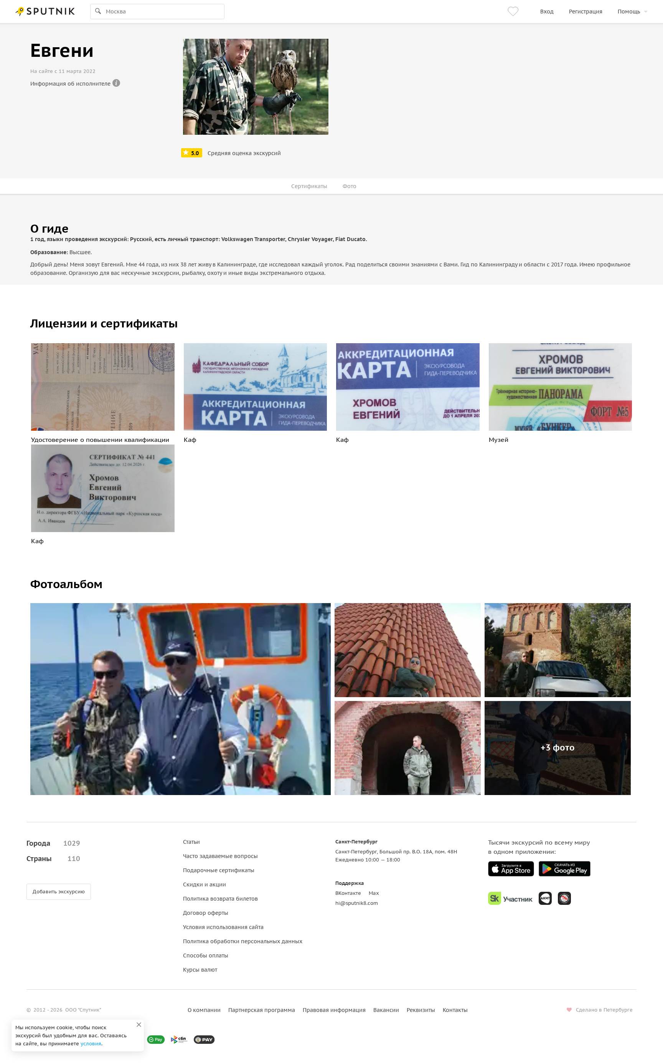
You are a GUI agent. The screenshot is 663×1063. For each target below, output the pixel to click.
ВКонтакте (348, 893)
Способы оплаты (205, 955)
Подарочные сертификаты (218, 870)
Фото (349, 186)
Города (53, 843)
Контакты (455, 1010)
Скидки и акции (204, 884)
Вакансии (386, 1010)
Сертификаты (309, 186)
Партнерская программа (261, 1010)
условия (91, 1043)
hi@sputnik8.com (356, 903)
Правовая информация (334, 1010)
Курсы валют (200, 969)
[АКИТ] (545, 898)
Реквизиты (421, 1010)
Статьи (191, 841)
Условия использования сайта (223, 927)
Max (374, 893)
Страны (53, 858)
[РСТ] (564, 898)
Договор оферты (205, 912)
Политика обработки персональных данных (242, 941)
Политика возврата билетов (220, 898)
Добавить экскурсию (59, 891)
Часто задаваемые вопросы (220, 856)
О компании (204, 1010)
